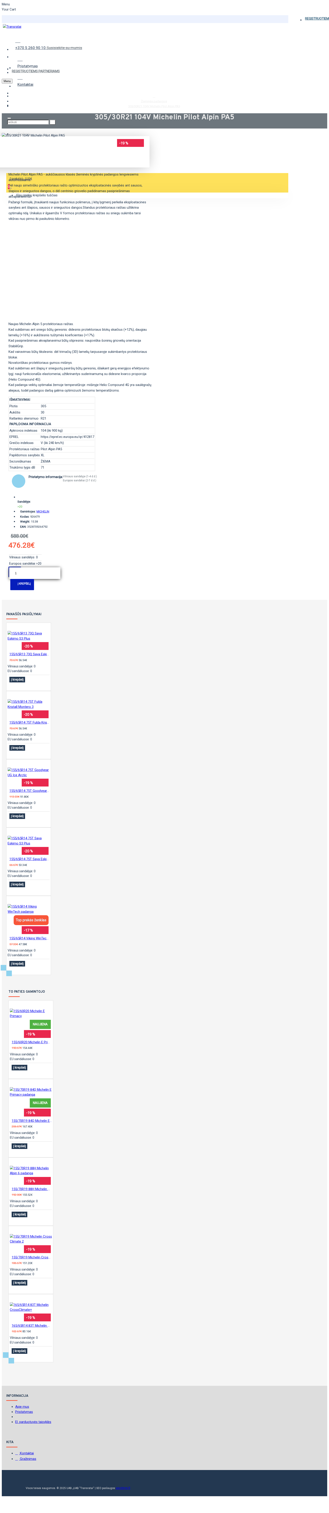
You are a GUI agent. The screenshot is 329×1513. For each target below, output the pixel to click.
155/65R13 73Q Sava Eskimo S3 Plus (29, 654)
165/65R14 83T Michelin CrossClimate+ (32, 1326)
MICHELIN (42, 511)
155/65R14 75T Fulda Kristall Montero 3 (29, 722)
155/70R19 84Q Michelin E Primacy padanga (32, 1121)
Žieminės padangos (154, 101)
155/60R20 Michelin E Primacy (32, 1042)
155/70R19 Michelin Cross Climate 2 (32, 1257)
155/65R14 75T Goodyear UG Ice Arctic (29, 791)
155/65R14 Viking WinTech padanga (29, 938)
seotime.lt (123, 1488)
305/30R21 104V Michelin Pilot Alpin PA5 (154, 106)
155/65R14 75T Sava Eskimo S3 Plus (29, 859)
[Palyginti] (11, 685)
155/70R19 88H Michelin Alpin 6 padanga (32, 1189)
